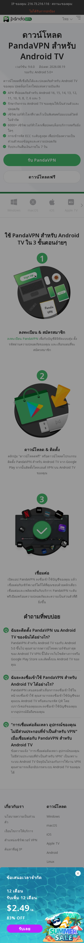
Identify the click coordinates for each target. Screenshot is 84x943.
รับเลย (25, 928)
